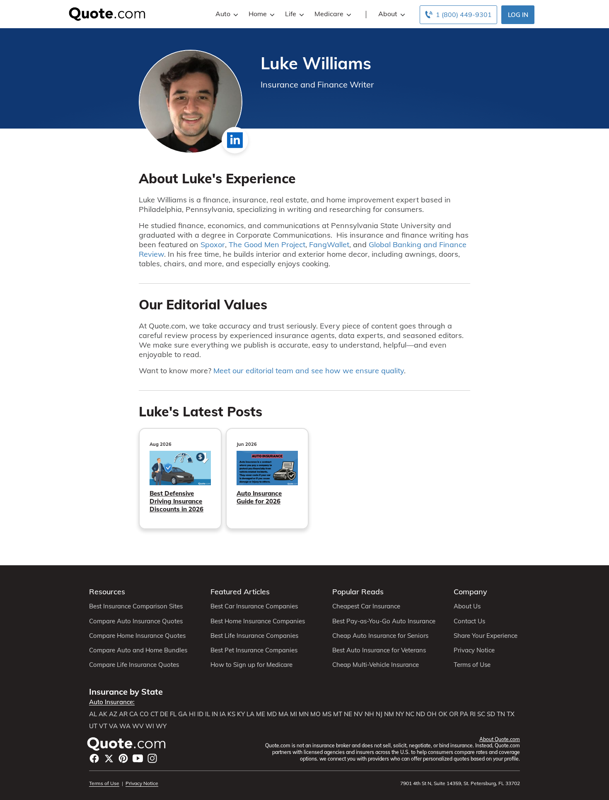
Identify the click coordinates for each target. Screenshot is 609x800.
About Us (467, 606)
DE (164, 714)
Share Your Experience (485, 636)
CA (133, 714)
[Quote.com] (104, 13)
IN (215, 714)
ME (260, 714)
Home (258, 14)
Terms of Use (472, 665)
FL (173, 714)
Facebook (94, 758)
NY (400, 714)
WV (138, 726)
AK (103, 714)
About (387, 14)
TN (501, 714)
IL (207, 714)
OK (442, 714)
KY (241, 714)
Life (290, 14)
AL (93, 714)
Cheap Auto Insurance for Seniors (380, 636)
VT (103, 726)
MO (315, 714)
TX (511, 714)
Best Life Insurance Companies (254, 636)
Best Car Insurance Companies (254, 606)
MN (304, 714)
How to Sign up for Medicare (251, 665)
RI (473, 714)
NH (369, 714)
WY (161, 726)
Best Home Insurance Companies (257, 621)
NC (410, 714)
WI (149, 726)
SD (491, 714)
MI (293, 714)
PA (464, 714)
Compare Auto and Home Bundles (138, 650)
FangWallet (329, 244)
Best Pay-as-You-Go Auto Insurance (383, 621)
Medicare (328, 14)
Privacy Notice (474, 650)
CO (144, 714)
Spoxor (213, 244)
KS (231, 714)
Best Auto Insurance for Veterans (379, 650)
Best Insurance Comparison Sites (136, 606)
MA (283, 714)
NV (358, 714)
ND (420, 714)
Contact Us (469, 621)
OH (432, 714)
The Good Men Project (267, 244)
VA (113, 726)
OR (453, 714)
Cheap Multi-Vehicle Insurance (375, 665)
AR (123, 714)
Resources (107, 591)
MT (337, 714)
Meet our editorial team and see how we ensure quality (308, 370)
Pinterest (123, 758)
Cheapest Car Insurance (366, 606)
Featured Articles (240, 591)
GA (182, 714)
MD (272, 714)
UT (93, 726)
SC (481, 714)
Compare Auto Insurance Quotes (136, 621)
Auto (222, 14)
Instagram (152, 758)
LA (250, 714)
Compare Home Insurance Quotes (137, 636)
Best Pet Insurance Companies (253, 650)
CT (154, 714)
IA (223, 714)
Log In (518, 15)
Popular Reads (358, 591)
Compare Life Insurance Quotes (134, 665)
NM (389, 714)
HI (192, 714)
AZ (113, 714)
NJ (379, 714)
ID (200, 714)
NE (348, 714)
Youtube (138, 758)
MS (326, 714)
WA (124, 726)
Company (470, 591)
